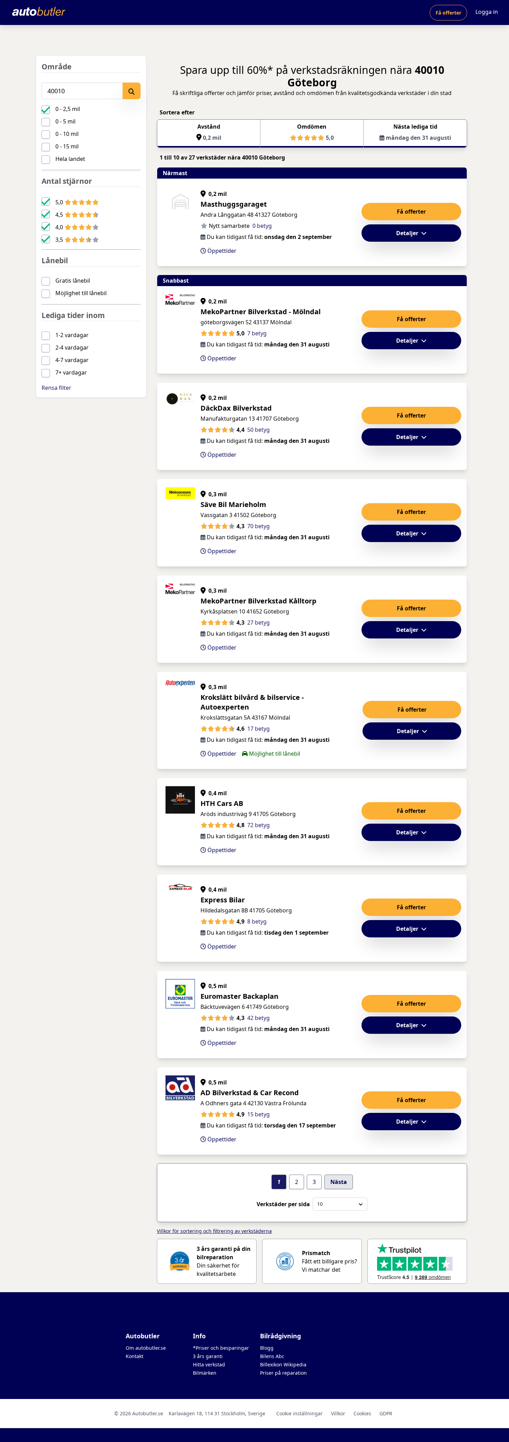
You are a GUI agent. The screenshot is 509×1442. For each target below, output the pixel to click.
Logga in (486, 12)
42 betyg (258, 1018)
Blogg (267, 1348)
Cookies (362, 1413)
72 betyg (258, 825)
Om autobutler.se (146, 1348)
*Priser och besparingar (221, 1348)
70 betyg (258, 526)
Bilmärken (204, 1373)
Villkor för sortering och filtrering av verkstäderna (214, 1231)
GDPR (385, 1413)
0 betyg (262, 226)
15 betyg (258, 1114)
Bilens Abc (272, 1356)
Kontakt (134, 1356)
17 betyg (258, 728)
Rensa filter (56, 388)
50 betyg (258, 430)
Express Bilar (222, 899)
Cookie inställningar (299, 1413)
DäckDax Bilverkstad (236, 408)
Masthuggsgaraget (233, 204)
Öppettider (221, 251)
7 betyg (257, 333)
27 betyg (258, 622)
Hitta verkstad (209, 1364)
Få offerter (448, 12)
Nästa (338, 1182)
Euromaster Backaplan (239, 996)
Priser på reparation (283, 1373)
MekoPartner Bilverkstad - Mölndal (260, 311)
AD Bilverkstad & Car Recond (249, 1092)
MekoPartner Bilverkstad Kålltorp (258, 601)
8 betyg (257, 921)
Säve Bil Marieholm (233, 504)
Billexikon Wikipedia (283, 1364)
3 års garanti (208, 1356)
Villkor (338, 1413)
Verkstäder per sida (283, 1204)
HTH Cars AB (221, 803)
